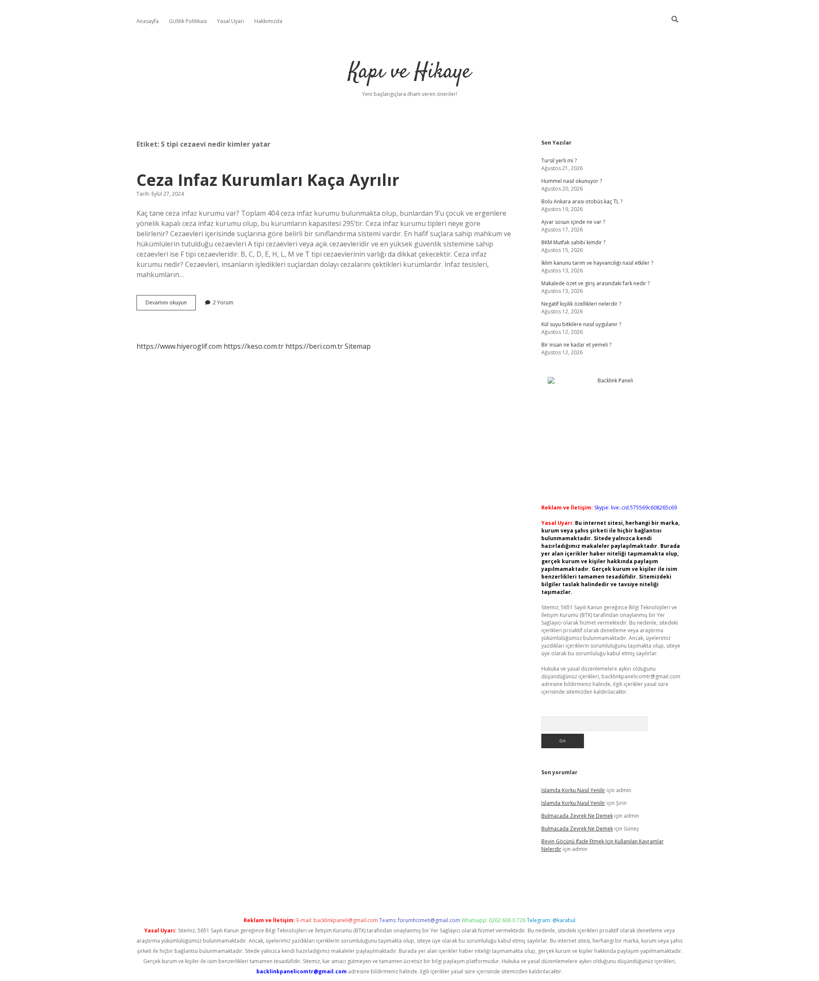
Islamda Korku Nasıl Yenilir (573, 790)
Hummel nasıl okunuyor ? (571, 181)
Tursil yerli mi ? (559, 160)
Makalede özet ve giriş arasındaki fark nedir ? (595, 283)
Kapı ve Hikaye (410, 72)
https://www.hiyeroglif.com (179, 346)
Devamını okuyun (170, 304)
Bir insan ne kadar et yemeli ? (576, 344)
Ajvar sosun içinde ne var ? (573, 222)
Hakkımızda (268, 21)
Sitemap (358, 346)
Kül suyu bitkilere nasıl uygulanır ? (581, 324)
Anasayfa (147, 21)
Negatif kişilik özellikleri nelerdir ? (581, 303)
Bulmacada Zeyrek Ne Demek (577, 815)
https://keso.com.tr (254, 346)
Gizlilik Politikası (188, 21)
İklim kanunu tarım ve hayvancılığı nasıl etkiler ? (597, 262)
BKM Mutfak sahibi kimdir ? (573, 242)
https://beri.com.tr (314, 346)
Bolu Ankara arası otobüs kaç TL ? (581, 201)
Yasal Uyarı (230, 21)
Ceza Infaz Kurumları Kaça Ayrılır (267, 180)
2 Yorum (223, 302)
